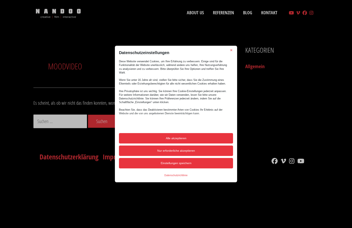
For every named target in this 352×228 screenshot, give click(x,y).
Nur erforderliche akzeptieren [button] (176, 150)
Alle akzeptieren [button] (176, 138)
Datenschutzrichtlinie (176, 175)
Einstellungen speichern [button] (176, 163)
